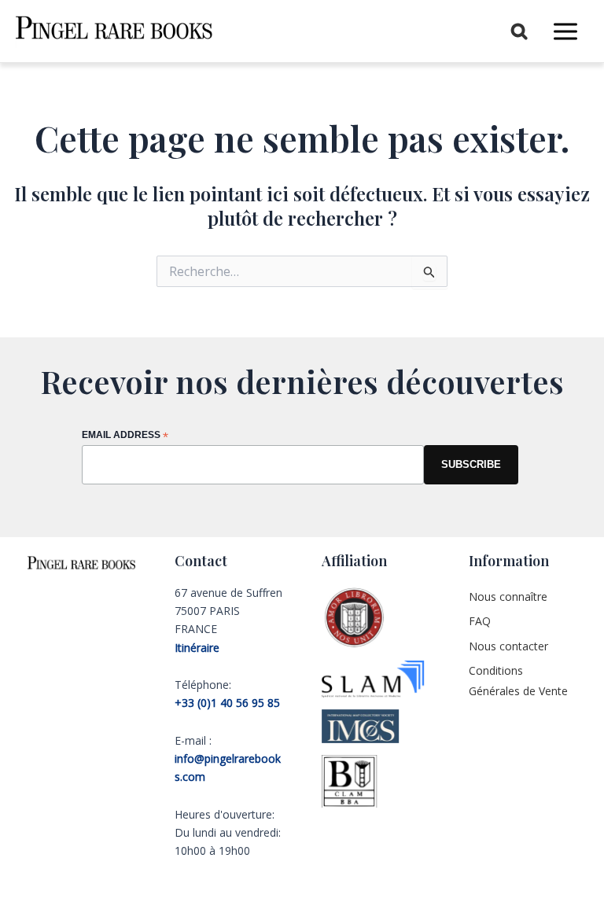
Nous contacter (508, 646)
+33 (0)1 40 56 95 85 (227, 702)
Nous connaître (508, 596)
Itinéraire (197, 647)
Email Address (125, 436)
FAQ (480, 620)
